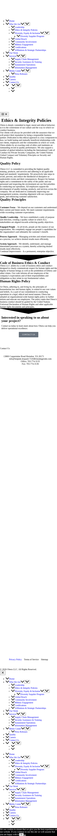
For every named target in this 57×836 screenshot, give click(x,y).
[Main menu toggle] (4, 114)
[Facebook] (3, 664)
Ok (21, 834)
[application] (22, 24)
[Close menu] (3, 673)
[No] (25, 835)
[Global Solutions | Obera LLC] (15, 7)
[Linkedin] (18, 664)
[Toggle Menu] (27, 24)
